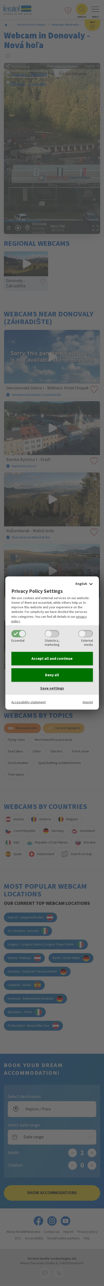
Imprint (88, 702)
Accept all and (52, 658)
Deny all (52, 675)
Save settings (52, 688)
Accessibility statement (28, 702)
